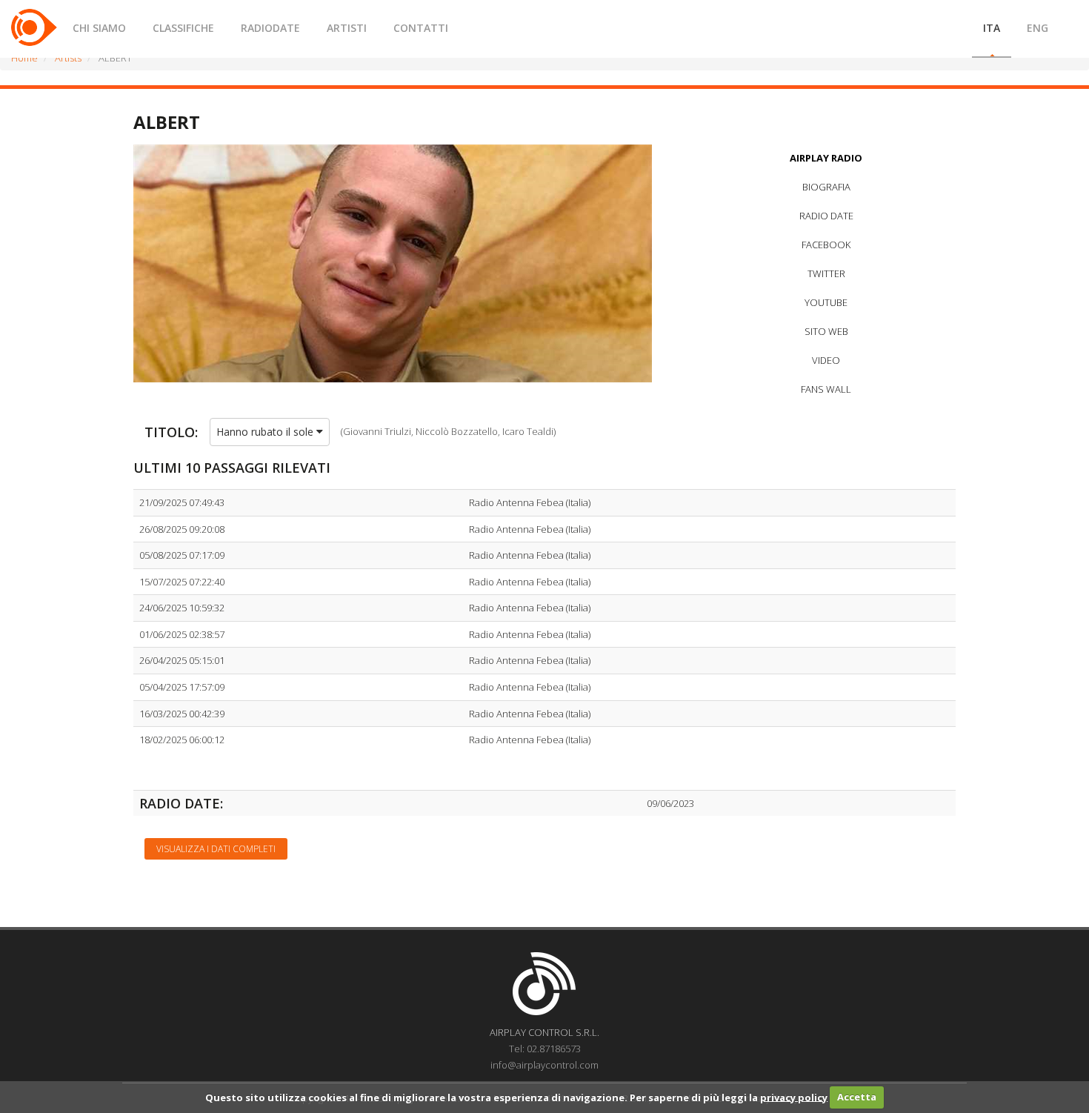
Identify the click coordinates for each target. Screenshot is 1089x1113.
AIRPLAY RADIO (826, 158)
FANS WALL (826, 389)
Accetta (856, 1096)
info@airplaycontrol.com (544, 1065)
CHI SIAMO (99, 28)
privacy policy (793, 1096)
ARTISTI (347, 28)
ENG (1037, 28)
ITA (991, 28)
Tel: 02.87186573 (545, 1048)
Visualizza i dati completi (216, 849)
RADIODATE (270, 28)
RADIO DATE (826, 215)
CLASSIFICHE (183, 28)
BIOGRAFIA (826, 186)
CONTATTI (420, 28)
